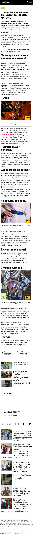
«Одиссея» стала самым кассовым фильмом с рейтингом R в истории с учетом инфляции (22, 491)
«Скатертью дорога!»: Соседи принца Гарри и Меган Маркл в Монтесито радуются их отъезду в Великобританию (22, 466)
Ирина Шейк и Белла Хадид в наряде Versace (23, 353)
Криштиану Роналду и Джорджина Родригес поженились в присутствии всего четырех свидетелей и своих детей (20, 375)
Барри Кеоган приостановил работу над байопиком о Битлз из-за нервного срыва (21, 383)
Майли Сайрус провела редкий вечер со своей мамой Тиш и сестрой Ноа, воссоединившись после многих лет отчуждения (22, 436)
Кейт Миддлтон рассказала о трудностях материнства (7, 354)
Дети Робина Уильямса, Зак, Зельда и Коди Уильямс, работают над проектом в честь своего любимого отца (13, 413)
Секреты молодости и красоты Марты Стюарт (21, 363)
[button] (27, 2)
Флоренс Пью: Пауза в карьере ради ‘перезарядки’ (22, 477)
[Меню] (30, 2)
